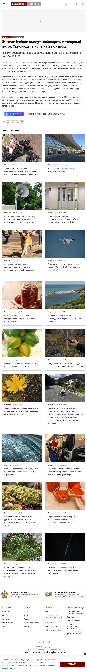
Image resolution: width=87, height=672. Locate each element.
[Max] (22, 122)
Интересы (27, 626)
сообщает (6, 71)
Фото (26, 611)
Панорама (49, 608)
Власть (4, 615)
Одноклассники (71, 4)
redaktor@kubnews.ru (54, 652)
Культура (27, 608)
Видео (26, 615)
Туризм (26, 619)
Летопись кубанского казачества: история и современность (53, 617)
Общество (6, 37)
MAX (62, 113)
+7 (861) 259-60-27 (31, 652)
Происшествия (7, 623)
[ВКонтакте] (8, 122)
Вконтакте (66, 4)
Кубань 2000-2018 (51, 626)
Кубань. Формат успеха (53, 630)
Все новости (6, 608)
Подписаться (16, 114)
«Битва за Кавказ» (52, 611)
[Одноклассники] (13, 122)
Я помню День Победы (75, 608)
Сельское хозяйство (31, 623)
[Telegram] (17, 122)
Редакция (70, 617)
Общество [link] (7, 165)
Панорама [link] (7, 312)
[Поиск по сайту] (83, 4)
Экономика (6, 619)
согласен (72, 664)
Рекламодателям (73, 621)
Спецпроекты (50, 623)
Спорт (4, 626)
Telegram (76, 4)
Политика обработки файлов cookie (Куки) (75, 633)
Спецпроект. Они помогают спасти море (75, 612)
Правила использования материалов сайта (74, 626)
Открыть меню (4, 4)
